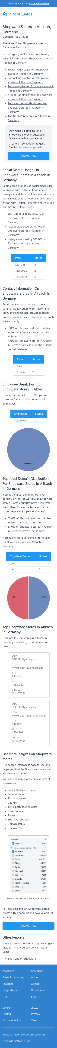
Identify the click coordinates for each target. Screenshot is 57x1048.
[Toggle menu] (52, 14)
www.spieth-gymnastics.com (29, 715)
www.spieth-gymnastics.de (27, 667)
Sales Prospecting (13, 977)
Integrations (10, 990)
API (5, 996)
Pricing (7, 1013)
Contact (35, 983)
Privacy (35, 1013)
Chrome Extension (39, 3)
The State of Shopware (22, 958)
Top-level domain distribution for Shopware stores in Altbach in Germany (27, 107)
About (34, 977)
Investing (8, 983)
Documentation (12, 1020)
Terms (35, 1020)
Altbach (16, 676)
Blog (33, 996)
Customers (37, 990)
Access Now (28, 155)
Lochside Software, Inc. (17, 1041)
